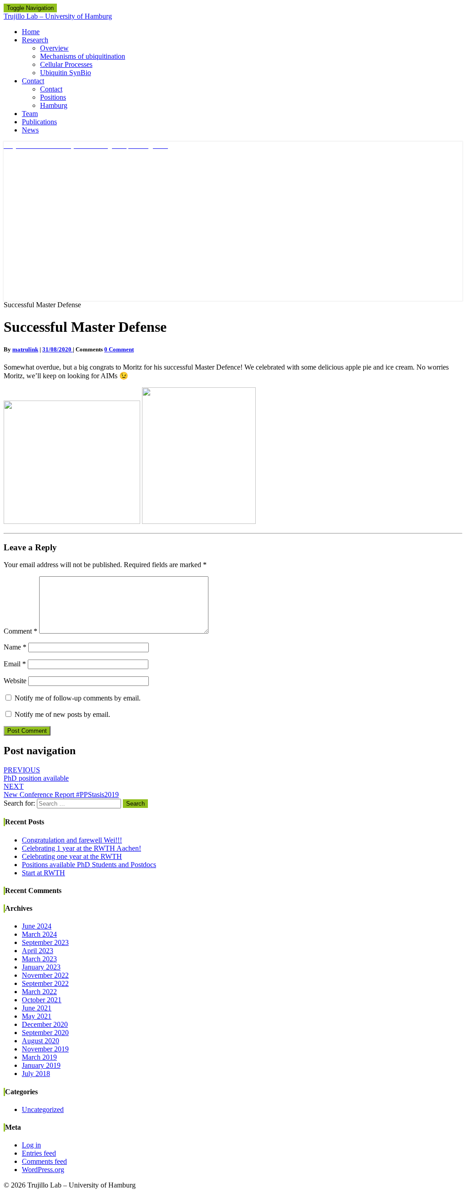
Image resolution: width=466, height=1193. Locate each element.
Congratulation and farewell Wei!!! (72, 840)
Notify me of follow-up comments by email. (78, 698)
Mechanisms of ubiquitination (82, 56)
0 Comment (119, 349)
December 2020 (45, 1024)
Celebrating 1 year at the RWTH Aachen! (81, 848)
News (30, 130)
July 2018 (36, 1073)
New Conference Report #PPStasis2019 (61, 790)
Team (30, 113)
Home (31, 32)
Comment (20, 631)
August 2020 (40, 1041)
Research (35, 40)
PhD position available (36, 774)
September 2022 (45, 983)
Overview (54, 48)
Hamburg (53, 105)
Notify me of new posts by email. (62, 714)
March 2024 (39, 934)
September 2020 (45, 1032)
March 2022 (39, 991)
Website (15, 681)
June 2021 (36, 1008)
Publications (39, 122)
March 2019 (39, 1057)
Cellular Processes (66, 64)
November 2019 (45, 1049)
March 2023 (39, 959)
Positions (53, 97)
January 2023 (41, 967)
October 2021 (41, 1000)
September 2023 (45, 942)
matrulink (25, 349)
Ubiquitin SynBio (65, 72)
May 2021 (36, 1016)
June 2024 (36, 926)
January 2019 (41, 1065)
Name (15, 647)
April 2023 (37, 950)
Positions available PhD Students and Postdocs (89, 864)
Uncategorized (43, 1109)
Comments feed (44, 1161)
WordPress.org (43, 1169)
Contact (33, 81)
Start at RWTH (43, 873)
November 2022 (45, 975)
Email (15, 664)
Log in (31, 1145)
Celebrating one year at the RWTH (72, 856)
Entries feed (39, 1153)
